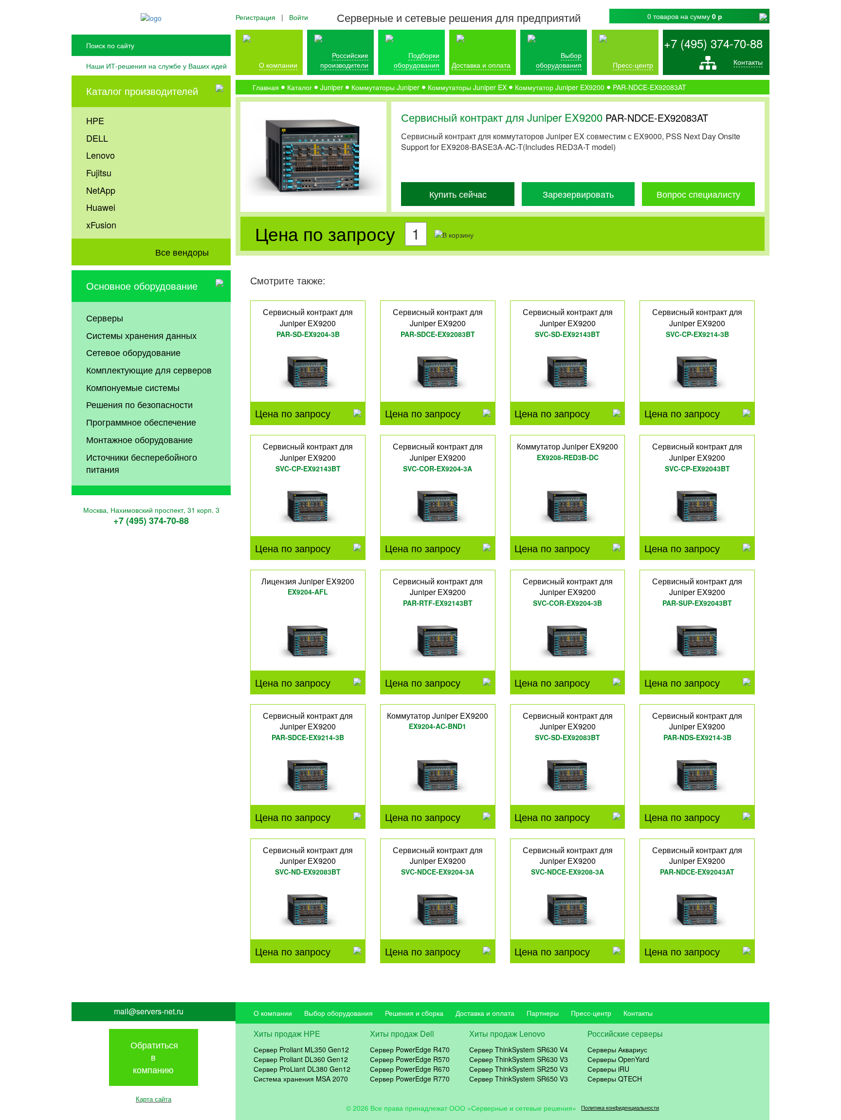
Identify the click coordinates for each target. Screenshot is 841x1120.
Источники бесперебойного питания (141, 463)
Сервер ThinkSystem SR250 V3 (518, 1069)
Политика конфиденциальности (620, 1107)
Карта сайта (153, 1098)
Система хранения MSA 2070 (301, 1078)
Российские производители (344, 60)
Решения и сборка (414, 1013)
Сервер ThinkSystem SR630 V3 (518, 1059)
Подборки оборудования (416, 60)
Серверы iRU (608, 1069)
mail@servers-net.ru (148, 1011)
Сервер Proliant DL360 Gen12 (301, 1059)
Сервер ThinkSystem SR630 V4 (518, 1049)
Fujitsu (98, 172)
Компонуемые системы (133, 387)
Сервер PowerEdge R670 (410, 1069)
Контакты (748, 62)
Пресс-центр (591, 1013)
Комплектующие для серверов (149, 369)
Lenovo (100, 155)
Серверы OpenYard (618, 1059)
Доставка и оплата (481, 65)
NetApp (100, 190)
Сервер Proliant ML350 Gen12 (301, 1049)
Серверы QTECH (614, 1078)
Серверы (104, 317)
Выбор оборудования (559, 60)
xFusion (101, 224)
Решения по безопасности (139, 404)
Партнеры (543, 1013)
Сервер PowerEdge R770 (410, 1078)
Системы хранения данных (141, 335)
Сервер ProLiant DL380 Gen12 (302, 1069)
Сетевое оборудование (133, 352)
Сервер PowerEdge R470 (410, 1049)
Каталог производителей (142, 91)
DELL (97, 137)
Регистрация (255, 17)
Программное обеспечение (141, 421)
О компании (278, 65)
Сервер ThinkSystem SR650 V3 (518, 1078)
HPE (95, 120)
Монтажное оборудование (139, 439)
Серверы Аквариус (617, 1049)
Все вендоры (182, 251)
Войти (298, 17)
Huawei (100, 207)
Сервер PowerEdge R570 (410, 1059)
